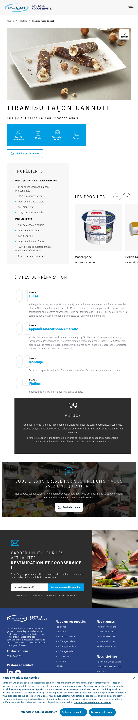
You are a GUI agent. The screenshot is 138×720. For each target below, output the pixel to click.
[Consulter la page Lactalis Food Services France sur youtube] (18, 672)
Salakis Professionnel (106, 646)
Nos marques (106, 621)
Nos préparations (63, 656)
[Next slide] (126, 196)
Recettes (23, 21)
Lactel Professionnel (106, 636)
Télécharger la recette (27, 153)
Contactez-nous (71, 507)
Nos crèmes (61, 627)
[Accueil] (28, 7)
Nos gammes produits (71, 621)
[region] (69, 696)
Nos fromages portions (66, 646)
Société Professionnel (106, 641)
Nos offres (101, 671)
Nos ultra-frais (62, 661)
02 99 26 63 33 (14, 656)
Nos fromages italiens (65, 641)
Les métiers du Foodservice (109, 667)
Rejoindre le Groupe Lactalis (109, 662)
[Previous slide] (117, 196)
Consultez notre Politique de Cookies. (92, 702)
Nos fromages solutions (66, 636)
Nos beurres (61, 632)
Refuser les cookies (73, 712)
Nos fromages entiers (65, 651)
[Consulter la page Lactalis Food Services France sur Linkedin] (10, 672)
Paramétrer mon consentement (39, 712)
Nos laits (59, 666)
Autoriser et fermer (102, 712)
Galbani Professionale (106, 632)
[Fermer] (134, 677)
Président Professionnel (107, 627)
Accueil (10, 21)
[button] (131, 8)
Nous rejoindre (107, 656)
